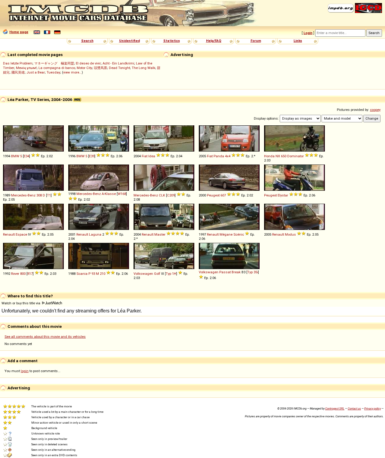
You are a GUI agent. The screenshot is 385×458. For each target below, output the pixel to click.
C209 (171, 195)
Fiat (144, 156)
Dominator (295, 156)
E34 (26, 156)
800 (23, 273)
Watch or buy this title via (21, 303)
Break (236, 272)
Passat (225, 272)
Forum (256, 41)
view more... (72, 72)
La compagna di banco (56, 68)
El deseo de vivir (88, 63)
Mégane (226, 234)
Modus (290, 234)
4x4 (227, 156)
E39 (91, 156)
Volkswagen (143, 273)
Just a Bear (35, 72)
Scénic (238, 234)
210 (102, 273)
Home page (18, 32)
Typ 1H (171, 273)
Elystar (283, 195)
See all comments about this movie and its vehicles (45, 336)
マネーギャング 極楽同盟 (54, 63)
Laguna (95, 234)
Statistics (171, 41)
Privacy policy (372, 408)
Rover (15, 273)
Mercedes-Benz (23, 195)
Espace (21, 234)
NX (278, 156)
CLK (162, 195)
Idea (151, 156)
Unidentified (129, 41)
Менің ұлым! (26, 68)
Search (87, 41)
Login (308, 33)
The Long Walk (143, 68)
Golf (157, 273)
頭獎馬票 (100, 68)
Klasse (110, 194)
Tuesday (53, 72)
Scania (82, 273)
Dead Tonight (119, 68)
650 (283, 156)
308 (39, 195)
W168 (122, 194)
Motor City (84, 68)
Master (159, 234)
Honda (269, 156)
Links (298, 41)
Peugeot (213, 195)
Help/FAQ (213, 41)
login (25, 371)
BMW (15, 156)
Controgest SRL (334, 408)
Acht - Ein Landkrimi (118, 63)
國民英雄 (18, 72)
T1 (49, 195)
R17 (30, 273)
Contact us (354, 408)
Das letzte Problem (17, 63)
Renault (9, 234)
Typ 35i (252, 272)
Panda (219, 156)
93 (93, 273)
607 (223, 195)
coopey (375, 110)
